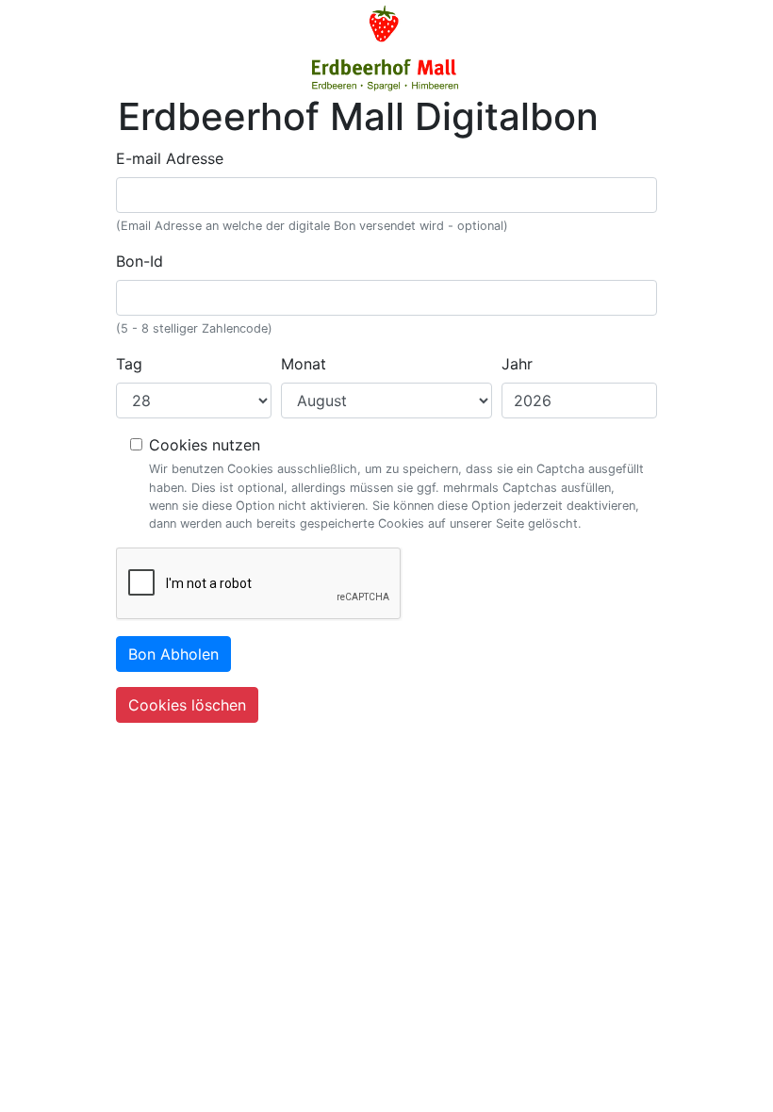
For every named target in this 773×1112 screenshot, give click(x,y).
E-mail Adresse (169, 158)
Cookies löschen (187, 704)
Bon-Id (139, 261)
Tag (129, 363)
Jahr (517, 363)
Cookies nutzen (204, 444)
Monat (303, 363)
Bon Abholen (173, 654)
